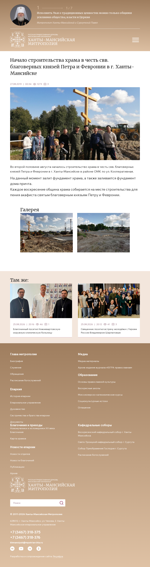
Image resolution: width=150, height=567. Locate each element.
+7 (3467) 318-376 (25, 537)
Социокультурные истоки (93, 401)
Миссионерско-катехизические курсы (100, 394)
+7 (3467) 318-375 (25, 532)
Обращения (17, 373)
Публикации (17, 466)
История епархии (20, 396)
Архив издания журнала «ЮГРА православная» (105, 367)
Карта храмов (18, 438)
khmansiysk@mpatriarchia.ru (26, 542)
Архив (13, 473)
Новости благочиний (22, 460)
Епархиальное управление (25, 402)
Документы (16, 421)
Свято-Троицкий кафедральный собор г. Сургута (106, 442)
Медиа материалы (88, 361)
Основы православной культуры (96, 381)
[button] (52, 8)
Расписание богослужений (25, 380)
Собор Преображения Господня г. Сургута (102, 448)
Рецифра (58, 556)
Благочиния (16, 432)
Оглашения (84, 407)
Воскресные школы (89, 388)
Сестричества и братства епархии (30, 415)
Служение (15, 367)
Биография (16, 361)
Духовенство (17, 409)
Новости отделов (20, 453)
